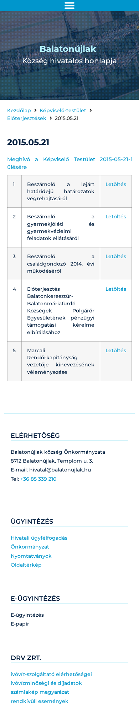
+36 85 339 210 (38, 479)
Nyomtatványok (31, 556)
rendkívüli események (39, 701)
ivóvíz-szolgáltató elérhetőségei (51, 674)
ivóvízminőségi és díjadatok (46, 683)
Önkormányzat (30, 547)
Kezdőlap (19, 110)
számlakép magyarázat (40, 692)
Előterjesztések (26, 118)
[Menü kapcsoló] (69, 5)
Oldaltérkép (26, 565)
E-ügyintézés (27, 615)
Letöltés (115, 184)
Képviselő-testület (63, 110)
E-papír (20, 624)
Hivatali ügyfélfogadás (39, 538)
